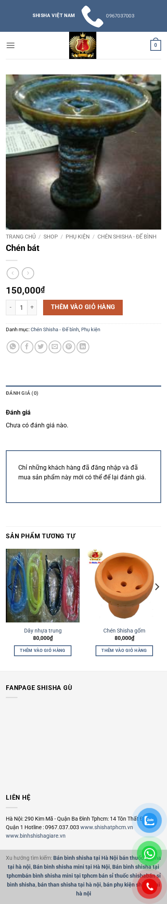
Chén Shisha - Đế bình (127, 236)
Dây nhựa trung (43, 630)
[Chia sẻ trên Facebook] (27, 347)
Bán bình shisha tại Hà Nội (85, 858)
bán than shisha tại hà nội (69, 885)
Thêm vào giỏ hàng (83, 307)
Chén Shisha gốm (124, 630)
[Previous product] (28, 273)
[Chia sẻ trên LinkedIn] (83, 347)
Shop (50, 236)
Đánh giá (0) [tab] (22, 393)
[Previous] (10, 602)
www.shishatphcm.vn (106, 827)
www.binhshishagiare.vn (36, 836)
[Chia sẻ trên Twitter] (41, 347)
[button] (10, 45)
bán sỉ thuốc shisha (122, 876)
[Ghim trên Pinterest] (69, 347)
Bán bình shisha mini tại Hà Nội (71, 867)
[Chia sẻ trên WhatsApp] (13, 347)
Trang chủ (21, 236)
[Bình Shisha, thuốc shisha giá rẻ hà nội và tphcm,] (82, 45)
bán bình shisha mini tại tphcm (59, 876)
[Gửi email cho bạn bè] (55, 347)
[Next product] (13, 273)
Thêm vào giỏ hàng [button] (43, 650)
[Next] (156, 602)
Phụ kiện (78, 236)
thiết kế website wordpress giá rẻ (21, 772)
